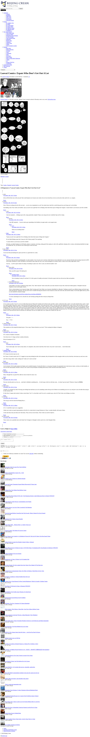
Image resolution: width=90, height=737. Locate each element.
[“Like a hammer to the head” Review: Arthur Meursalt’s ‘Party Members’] (3, 615)
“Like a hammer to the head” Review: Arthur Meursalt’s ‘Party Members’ (21, 615)
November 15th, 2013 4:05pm (13, 344)
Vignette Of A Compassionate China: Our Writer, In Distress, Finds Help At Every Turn (24, 571)
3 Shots (5, 67)
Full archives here (52, 99)
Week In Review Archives (9, 731)
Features (5, 47)
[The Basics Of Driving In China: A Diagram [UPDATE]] (3, 586)
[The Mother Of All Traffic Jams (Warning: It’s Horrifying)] (3, 591)
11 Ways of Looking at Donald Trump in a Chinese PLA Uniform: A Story (21, 643)
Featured (9, 185)
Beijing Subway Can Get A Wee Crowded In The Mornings (18, 507)
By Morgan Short (10, 29)
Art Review (8, 63)
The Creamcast (6, 66)
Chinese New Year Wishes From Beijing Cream (15, 490)
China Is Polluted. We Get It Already (13, 553)
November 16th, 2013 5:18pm (18, 275)
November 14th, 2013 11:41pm (10, 332)
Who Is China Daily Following (13, 58)
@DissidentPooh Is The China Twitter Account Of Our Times (19, 655)
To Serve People (10, 37)
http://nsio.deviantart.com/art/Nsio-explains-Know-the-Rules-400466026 (25, 294)
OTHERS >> (9, 30)
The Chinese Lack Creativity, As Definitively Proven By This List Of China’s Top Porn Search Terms (27, 536)
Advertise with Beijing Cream (10, 729)
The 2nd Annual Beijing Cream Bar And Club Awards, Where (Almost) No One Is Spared (25, 513)
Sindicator (8, 39)
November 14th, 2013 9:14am (10, 202)
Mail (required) (6, 435)
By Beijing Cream (10, 28)
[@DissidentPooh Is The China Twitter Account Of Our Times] (3, 655)
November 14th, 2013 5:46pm (13, 315)
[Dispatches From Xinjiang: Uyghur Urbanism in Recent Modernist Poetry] (3, 690)
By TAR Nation (9, 25)
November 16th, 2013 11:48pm (10, 405)
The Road (8, 56)
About (4, 728)
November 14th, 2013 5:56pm (13, 257)
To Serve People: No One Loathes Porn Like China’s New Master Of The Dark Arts (24, 565)
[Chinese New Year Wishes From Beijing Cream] (3, 490)
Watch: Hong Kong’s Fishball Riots (13, 713)
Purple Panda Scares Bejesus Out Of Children (15, 597)
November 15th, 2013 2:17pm (10, 387)
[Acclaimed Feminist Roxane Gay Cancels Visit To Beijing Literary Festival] (3, 696)
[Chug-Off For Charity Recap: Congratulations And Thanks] (3, 501)
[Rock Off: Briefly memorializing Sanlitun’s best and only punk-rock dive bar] (3, 672)
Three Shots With (10, 33)
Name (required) (7, 434)
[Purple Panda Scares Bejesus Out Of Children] (3, 597)
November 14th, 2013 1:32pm (18, 227)
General (8, 14)
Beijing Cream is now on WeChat (12, 638)
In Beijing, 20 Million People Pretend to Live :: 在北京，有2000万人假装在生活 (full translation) (27, 649)
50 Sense (8, 50)
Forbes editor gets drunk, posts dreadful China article (16, 678)
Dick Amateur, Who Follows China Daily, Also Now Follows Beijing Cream (22, 609)
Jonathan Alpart (15, 274)
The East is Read (10, 20)
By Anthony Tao (10, 23)
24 (29, 76)
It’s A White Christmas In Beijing (12, 724)
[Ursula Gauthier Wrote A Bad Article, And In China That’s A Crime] (3, 719)
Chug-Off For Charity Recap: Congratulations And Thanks (18, 501)
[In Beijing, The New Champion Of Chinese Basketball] (3, 603)
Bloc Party (8, 48)
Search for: (3, 8)
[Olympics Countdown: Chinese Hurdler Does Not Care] (3, 576)
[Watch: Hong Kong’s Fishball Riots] (3, 713)
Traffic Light (9, 43)
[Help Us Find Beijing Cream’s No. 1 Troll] (3, 472)
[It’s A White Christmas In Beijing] (3, 724)
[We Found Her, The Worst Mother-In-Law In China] (3, 626)
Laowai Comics (9, 34)
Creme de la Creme (7, 64)
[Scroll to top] (4, 735)
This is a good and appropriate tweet (13, 684)
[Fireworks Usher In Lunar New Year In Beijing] (3, 467)
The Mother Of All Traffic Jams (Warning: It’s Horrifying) (18, 591)
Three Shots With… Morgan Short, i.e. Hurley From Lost (18, 524)
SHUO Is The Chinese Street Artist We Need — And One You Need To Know (22, 632)
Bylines (5, 21)
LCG (13, 225)
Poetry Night (9, 57)
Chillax (7, 59)
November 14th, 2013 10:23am (13, 212)
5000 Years (8, 16)
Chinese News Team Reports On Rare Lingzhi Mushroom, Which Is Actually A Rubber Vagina (26, 581)
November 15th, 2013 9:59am (10, 351)
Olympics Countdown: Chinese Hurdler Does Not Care (17, 576)
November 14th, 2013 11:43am (16, 219)
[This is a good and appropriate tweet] (3, 684)
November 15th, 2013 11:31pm (10, 398)
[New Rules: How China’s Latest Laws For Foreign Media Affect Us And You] (3, 701)
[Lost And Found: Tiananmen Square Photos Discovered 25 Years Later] (3, 484)
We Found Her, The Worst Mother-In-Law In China (16, 626)
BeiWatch (8, 15)
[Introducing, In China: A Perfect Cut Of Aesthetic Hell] (3, 559)
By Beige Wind (9, 26)
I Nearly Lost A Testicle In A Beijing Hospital (15, 478)
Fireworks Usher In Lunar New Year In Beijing (15, 467)
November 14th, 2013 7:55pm (10, 324)
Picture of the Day (10, 62)
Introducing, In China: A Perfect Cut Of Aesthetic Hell (17, 559)
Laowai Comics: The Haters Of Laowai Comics (15, 530)
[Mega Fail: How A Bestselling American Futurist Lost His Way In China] (3, 707)
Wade (7, 233)
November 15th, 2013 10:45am (16, 283)
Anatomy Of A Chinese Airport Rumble (14, 519)
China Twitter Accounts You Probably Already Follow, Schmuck (19, 542)
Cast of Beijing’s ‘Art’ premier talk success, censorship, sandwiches (20, 667)
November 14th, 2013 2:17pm (10, 250)
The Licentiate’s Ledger (11, 45)
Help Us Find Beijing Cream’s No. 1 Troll (14, 472)
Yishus (7, 44)
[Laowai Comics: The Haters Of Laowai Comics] (3, 530)
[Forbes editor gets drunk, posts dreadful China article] (3, 678)
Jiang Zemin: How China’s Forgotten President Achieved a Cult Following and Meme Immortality (27, 620)
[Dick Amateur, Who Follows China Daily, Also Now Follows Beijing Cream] (3, 609)
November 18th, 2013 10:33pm (10, 417)
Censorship (8, 53)
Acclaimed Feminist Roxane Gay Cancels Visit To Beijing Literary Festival (21, 696)
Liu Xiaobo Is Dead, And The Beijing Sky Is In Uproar (17, 661)
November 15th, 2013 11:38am (10, 372)
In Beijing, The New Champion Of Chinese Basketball (17, 603)
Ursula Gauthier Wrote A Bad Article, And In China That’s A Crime (20, 719)
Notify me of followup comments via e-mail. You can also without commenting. (23, 453)
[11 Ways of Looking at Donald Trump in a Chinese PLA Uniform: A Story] (3, 643)
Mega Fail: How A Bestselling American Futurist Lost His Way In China (21, 707)
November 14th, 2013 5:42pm (10, 301)
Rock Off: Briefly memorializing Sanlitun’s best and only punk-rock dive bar (22, 672)
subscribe (31, 453)
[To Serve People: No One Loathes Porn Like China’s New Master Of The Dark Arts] (3, 565)
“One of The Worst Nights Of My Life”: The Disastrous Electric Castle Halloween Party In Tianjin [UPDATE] (29, 495)
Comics (5, 185)
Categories (5, 12)
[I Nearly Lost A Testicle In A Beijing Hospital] (3, 478)
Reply (4, 200)
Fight (7, 54)
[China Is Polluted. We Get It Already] (3, 553)
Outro (7, 52)
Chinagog (8, 42)
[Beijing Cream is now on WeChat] (3, 638)
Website (5, 437)
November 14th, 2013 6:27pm (15, 268)
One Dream (8, 19)
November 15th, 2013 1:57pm (10, 379)
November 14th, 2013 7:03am (10, 195)
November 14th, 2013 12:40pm (13, 234)
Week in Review (10, 49)
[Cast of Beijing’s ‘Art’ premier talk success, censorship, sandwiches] (3, 667)
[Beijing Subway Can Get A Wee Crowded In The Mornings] (3, 507)
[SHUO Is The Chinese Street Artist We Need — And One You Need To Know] (3, 632)
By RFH (8, 24)
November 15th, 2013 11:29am (10, 363)
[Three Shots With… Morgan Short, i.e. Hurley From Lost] (3, 524)
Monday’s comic (4, 176)
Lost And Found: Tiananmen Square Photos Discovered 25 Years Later (21, 484)
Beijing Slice (9, 40)
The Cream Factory (7, 31)
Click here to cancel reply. (6, 431)
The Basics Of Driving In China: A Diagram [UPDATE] (17, 586)
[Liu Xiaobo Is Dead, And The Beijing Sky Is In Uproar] (3, 661)
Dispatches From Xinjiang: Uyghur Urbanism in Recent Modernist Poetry (21, 690)
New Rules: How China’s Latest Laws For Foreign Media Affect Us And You (22, 701)
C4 (7, 61)
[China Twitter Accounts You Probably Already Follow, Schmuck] (3, 542)
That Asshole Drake (10, 38)
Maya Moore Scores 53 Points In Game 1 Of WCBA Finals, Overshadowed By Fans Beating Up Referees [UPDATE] (31, 547)
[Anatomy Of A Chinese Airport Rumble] (3, 519)
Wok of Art (8, 18)
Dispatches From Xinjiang (12, 35)
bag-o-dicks (14, 428)
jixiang (4, 404)
